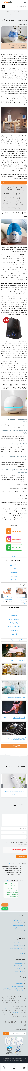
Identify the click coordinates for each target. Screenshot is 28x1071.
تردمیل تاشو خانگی (18, 922)
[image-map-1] (14, 1040)
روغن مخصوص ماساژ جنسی (19, 677)
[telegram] (25, 1027)
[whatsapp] (6, 1024)
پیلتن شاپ (24, 12)
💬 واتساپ (4, 909)
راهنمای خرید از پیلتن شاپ (16, 950)
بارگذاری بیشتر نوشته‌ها (14, 746)
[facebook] (21, 1024)
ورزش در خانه (14, 630)
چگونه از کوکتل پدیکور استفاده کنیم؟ (17, 697)
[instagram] (25, 1024)
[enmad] (14, 1047)
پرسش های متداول (18, 945)
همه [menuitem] (26, 640)
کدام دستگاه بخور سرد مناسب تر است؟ (13, 201)
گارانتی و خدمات (19, 973)
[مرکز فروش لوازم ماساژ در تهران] (14, 649)
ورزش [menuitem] (11, 640)
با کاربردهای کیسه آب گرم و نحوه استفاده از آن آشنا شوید (14, 792)
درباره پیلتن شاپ (19, 965)
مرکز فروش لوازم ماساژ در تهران (18, 660)
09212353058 (19, 985)
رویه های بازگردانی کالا (18, 947)
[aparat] (15, 1024)
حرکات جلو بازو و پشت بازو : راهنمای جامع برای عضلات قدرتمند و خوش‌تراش (15, 717)
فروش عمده (20, 970)
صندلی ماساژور (15, 1014)
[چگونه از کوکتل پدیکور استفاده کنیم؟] (14, 687)
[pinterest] (18, 1024)
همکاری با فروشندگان (18, 968)
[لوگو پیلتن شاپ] (8, 1)
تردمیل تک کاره (19, 924)
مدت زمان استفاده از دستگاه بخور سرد (17, 187)
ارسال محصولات (19, 953)
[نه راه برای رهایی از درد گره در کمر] (21, 591)
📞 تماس (5, 905)
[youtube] (12, 1024)
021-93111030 (20, 983)
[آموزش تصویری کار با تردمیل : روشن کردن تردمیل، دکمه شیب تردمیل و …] (14, 727)
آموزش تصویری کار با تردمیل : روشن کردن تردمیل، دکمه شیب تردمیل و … (16, 738)
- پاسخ (10, 865)
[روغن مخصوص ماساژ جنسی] (14, 668)
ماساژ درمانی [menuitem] (19, 640)
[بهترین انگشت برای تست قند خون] (6, 590)
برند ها (21, 955)
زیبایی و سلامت (16, 12)
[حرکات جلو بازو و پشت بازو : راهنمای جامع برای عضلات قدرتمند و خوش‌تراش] (14, 706)
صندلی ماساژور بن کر (18, 927)
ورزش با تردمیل (14, 612)
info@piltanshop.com (17, 988)
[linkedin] (9, 1024)
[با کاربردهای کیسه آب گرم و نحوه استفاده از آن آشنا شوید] (14, 780)
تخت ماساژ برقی (19, 930)
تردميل (4, 1011)
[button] (26, 596)
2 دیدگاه (13, 47)
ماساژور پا (20, 932)
